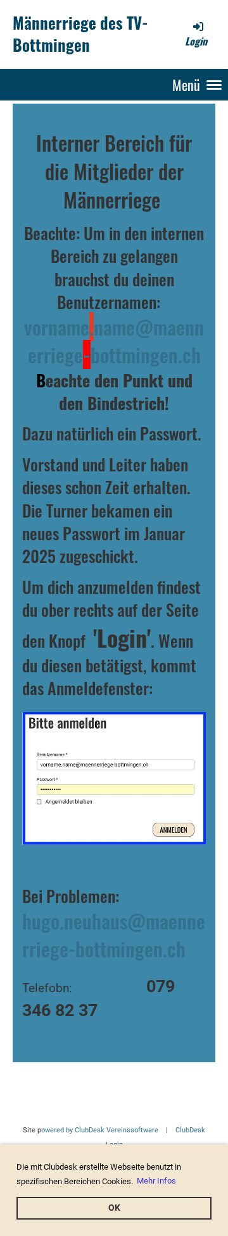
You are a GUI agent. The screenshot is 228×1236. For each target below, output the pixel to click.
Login (196, 41)
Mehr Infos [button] (156, 1180)
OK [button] (114, 1208)
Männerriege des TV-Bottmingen (80, 33)
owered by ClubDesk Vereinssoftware (99, 1130)
